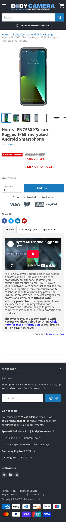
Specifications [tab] (49, 229)
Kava (62, 334)
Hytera (9, 144)
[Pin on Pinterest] (24, 221)
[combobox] (28, 17)
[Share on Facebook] (4, 221)
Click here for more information (31, 323)
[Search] (59, 17)
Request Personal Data (14, 494)
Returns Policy (36, 494)
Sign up (53, 398)
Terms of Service (28, 490)
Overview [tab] (9, 229)
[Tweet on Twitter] (11, 221)
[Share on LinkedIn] (17, 221)
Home (5, 34)
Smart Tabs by (53, 334)
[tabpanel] (33, 282)
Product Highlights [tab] (28, 229)
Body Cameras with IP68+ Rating (33, 34)
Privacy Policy (9, 490)
